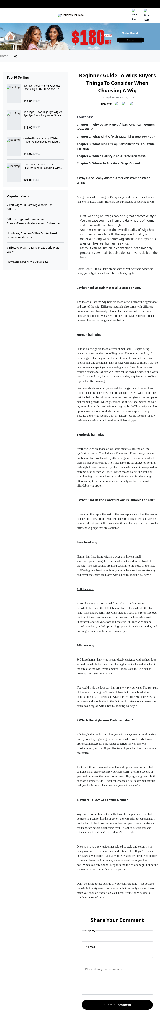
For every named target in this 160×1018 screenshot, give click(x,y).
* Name (90, 931)
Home (4, 56)
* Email (90, 947)
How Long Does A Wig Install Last (27, 262)
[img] (70, 15)
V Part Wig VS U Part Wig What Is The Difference (29, 207)
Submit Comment (117, 1005)
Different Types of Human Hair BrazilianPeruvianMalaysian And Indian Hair (34, 221)
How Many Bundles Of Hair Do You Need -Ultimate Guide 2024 (32, 235)
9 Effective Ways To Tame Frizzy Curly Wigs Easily (33, 250)
